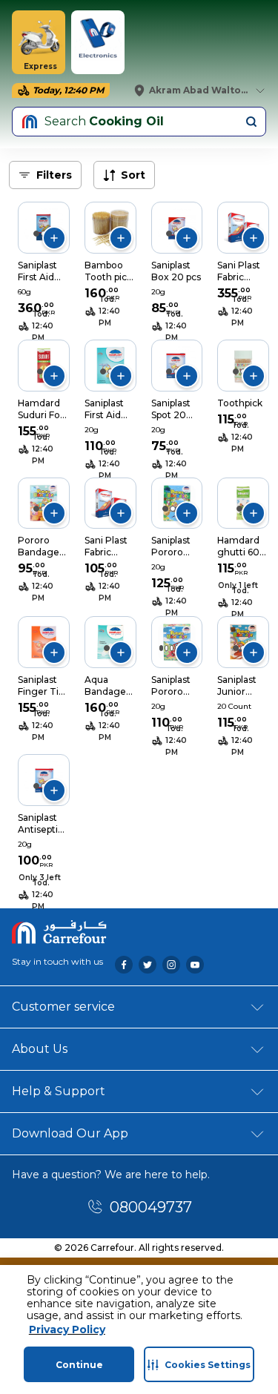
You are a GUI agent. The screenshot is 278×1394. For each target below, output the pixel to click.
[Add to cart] (54, 238)
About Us (39, 1049)
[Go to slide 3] (171, 648)
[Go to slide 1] (36, 234)
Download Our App (70, 1133)
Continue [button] (79, 1364)
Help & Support (58, 1091)
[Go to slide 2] (173, 509)
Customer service (63, 1007)
